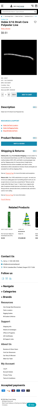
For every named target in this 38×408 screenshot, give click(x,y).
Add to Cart (27, 95)
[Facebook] (3, 278)
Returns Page (9, 195)
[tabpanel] (26, 228)
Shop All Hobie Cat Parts (10, 131)
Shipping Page (10, 173)
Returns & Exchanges (9, 330)
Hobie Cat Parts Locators (10, 125)
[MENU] (2, 6)
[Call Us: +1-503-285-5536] (32, 6)
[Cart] (36, 6)
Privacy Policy (7, 375)
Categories (9, 291)
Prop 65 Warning (5, 199)
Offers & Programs (9, 333)
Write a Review (5, 28)
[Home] (2, 16)
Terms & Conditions (9, 378)
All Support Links (8, 339)
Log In (5, 369)
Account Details (8, 372)
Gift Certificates (8, 336)
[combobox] (19, 11)
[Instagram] (6, 278)
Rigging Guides (8, 313)
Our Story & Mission (9, 355)
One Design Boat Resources (12, 307)
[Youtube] (10, 278)
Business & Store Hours (10, 349)
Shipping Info (7, 326)
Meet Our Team (8, 359)
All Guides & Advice (9, 316)
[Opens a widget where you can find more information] (31, 405)
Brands (7, 296)
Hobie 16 (20, 233)
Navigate (8, 286)
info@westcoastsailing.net (11, 264)
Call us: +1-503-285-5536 (11, 261)
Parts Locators (7, 310)
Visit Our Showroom (9, 352)
